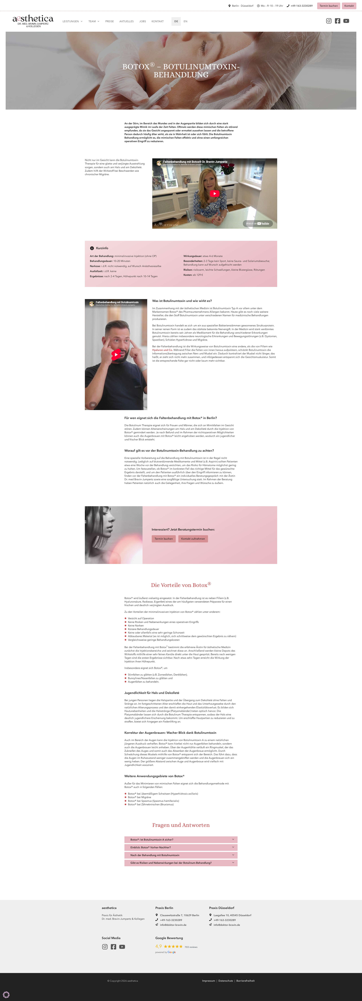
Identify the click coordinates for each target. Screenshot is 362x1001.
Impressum (208, 981)
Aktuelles (126, 21)
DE (176, 21)
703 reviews (191, 947)
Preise (109, 21)
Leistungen (71, 21)
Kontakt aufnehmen (193, 539)
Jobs (142, 21)
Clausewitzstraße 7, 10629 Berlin (179, 915)
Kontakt (349, 6)
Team (92, 21)
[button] (181, 839)
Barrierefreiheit (245, 981)
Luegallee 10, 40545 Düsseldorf (232, 915)
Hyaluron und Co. (162, 350)
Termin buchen (329, 6)
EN (185, 21)
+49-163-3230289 (302, 6)
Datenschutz (225, 981)
